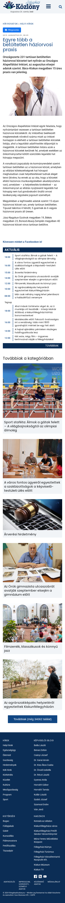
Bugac (6, 821)
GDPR (32, 895)
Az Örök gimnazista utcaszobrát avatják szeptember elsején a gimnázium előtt (37, 278)
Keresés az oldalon (43, 821)
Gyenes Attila (40, 780)
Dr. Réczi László (41, 775)
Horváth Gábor (41, 785)
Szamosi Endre (41, 804)
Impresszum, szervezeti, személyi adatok (24, 885)
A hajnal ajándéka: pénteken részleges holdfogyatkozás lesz (36, 331)
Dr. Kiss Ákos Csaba (43, 765)
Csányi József (41, 755)
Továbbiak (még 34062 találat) (33, 719)
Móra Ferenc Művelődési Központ (46, 840)
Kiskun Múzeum (42, 864)
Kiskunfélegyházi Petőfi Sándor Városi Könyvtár (45, 832)
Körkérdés (8, 775)
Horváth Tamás (41, 789)
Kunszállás (8, 836)
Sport (5, 799)
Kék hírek (7, 770)
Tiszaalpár (8, 850)
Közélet (6, 780)
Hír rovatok (10, 23)
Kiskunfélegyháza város (45, 826)
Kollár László (40, 794)
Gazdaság (8, 760)
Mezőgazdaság (10, 789)
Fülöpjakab (8, 826)
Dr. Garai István (41, 760)
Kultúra (6, 785)
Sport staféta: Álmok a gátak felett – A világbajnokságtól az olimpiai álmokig (36, 257)
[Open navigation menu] (48, 6)
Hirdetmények (9, 765)
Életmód (7, 755)
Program (7, 794)
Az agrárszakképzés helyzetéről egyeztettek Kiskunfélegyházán (32, 289)
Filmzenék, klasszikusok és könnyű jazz (35, 283)
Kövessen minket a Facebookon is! (22, 241)
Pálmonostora (10, 840)
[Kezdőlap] (22, 5)
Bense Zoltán (40, 750)
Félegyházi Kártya (42, 847)
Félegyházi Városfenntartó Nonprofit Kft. (47, 858)
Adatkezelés (9, 882)
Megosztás (13, 30)
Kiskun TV (39, 869)
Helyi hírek (27, 23)
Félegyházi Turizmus (44, 852)
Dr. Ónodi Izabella (42, 770)
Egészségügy (9, 750)
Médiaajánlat (54, 882)
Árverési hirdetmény (26, 272)
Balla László (40, 745)
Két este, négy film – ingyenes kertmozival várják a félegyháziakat (34, 338)
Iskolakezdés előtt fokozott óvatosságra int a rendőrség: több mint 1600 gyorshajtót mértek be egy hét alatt (37, 322)
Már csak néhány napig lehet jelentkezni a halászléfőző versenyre (37, 296)
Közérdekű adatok (39, 883)
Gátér (5, 831)
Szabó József (40, 799)
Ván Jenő (38, 809)
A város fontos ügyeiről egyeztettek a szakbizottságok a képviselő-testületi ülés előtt (35, 265)
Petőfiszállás (9, 845)
